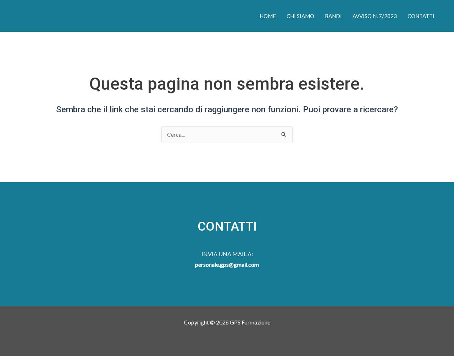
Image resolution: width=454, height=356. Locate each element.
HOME (268, 16)
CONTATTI (421, 16)
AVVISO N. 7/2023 (375, 16)
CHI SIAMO (300, 16)
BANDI (333, 16)
